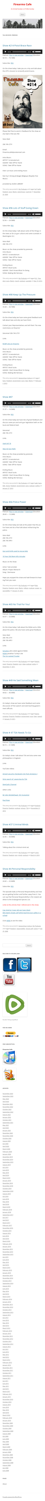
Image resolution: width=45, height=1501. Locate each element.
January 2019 (7, 1181)
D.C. (36, 278)
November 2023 (8, 1094)
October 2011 (7, 1373)
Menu (22, 14)
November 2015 (8, 1252)
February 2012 (7, 1362)
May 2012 (6, 1355)
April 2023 (6, 1101)
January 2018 (7, 1212)
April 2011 (6, 1389)
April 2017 (6, 1220)
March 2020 (6, 1149)
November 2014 (8, 1278)
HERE (8, 921)
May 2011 (6, 1386)
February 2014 (7, 1299)
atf (36, 189)
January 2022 (7, 1117)
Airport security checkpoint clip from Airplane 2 (20, 774)
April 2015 (6, 1265)
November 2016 (8, 1228)
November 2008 (8, 1457)
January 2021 (7, 1130)
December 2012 (8, 1336)
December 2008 (8, 1455)
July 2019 (5, 1167)
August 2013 (7, 1315)
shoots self (29, 929)
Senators (6, 651)
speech (39, 716)
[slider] (38, 51)
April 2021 (6, 1128)
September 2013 (8, 1312)
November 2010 (8, 1399)
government (17, 381)
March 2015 (6, 1268)
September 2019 (8, 1162)
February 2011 (7, 1394)
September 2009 (8, 1431)
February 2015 (7, 1270)
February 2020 (7, 1152)
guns (10, 192)
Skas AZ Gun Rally (9, 449)
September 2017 (8, 1215)
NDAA (5, 653)
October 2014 (7, 1281)
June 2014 (6, 1289)
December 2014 (8, 1275)
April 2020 (6, 1146)
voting (36, 929)
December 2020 (8, 1133)
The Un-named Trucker (11, 656)
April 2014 (6, 1294)
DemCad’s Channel (9, 784)
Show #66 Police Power (14, 501)
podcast (22, 281)
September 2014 (8, 1283)
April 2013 (6, 1326)
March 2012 (6, 1360)
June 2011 (6, 1384)
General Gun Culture (25, 378)
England (37, 806)
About (5, 1484)
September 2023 (8, 1096)
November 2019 (8, 1159)
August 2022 (7, 1115)
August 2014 (7, 1286)
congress (5, 716)
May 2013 (6, 1323)
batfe (39, 189)
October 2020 (7, 1138)
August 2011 (7, 1378)
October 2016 (7, 1231)
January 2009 (7, 1452)
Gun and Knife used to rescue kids (15, 551)
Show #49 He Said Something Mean (20, 680)
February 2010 (7, 1418)
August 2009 (7, 1434)
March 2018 (6, 1207)
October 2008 (7, 1460)
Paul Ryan (6, 800)
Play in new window (16, 55)
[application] (22, 52)
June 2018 (6, 1199)
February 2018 (7, 1210)
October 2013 (7, 1310)
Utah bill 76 (7, 443)
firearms (5, 588)
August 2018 (7, 1194)
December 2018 (8, 1183)
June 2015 (6, 1260)
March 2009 (6, 1447)
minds (20, 855)
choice (8, 486)
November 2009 (8, 1426)
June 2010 (6, 1407)
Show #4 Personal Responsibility (19, 868)
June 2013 (6, 1320)
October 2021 (7, 1120)
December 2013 (8, 1304)
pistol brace (21, 192)
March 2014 (6, 1297)
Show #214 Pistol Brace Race (17, 45)
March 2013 (6, 1328)
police (34, 664)
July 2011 (5, 1381)
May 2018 (6, 1202)
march (17, 281)
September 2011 (8, 1376)
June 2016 (6, 1236)
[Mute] (33, 52)
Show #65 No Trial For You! (16, 604)
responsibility (20, 929)
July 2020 (5, 1144)
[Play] (5, 52)
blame (37, 714)
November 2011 (8, 1370)
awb (36, 483)
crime (37, 853)
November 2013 (8, 1307)
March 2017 (6, 1223)
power (37, 588)
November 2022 (8, 1107)
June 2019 (6, 1170)
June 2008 (6, 1471)
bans (4, 381)
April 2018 (6, 1204)
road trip (28, 192)
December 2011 (8, 1368)
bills (4, 486)
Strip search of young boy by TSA (15, 779)
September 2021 (8, 1123)
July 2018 (5, 1196)
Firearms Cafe (22, 4)
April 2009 (6, 1444)
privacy (23, 808)
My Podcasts (23, 189)
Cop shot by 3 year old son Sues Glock (16, 910)
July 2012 (5, 1349)
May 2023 (6, 1099)
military (26, 588)
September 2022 (8, 1112)
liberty (15, 192)
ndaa (24, 664)
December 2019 (8, 1157)
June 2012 (6, 1352)
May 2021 (6, 1125)
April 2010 (6, 1413)
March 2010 (6, 1415)
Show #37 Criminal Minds (15, 824)
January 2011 (7, 1397)
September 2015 (8, 1254)
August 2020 (7, 1141)
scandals (28, 281)
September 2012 (8, 1344)
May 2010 (6, 1410)
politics (37, 486)
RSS (12, 63)
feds (36, 585)
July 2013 (5, 1318)
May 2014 (6, 1291)
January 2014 (7, 1302)
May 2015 (6, 1262)
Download (29, 55)
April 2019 (6, 1175)
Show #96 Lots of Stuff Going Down (20, 208)
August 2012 (7, 1347)
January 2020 (7, 1154)
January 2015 (7, 1273)
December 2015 (8, 1249)
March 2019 (6, 1178)
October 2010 (7, 1402)
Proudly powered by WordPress (12, 1497)
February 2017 (7, 1225)
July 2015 (5, 1257)
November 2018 (8, 1186)
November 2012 (8, 1339)
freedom (5, 192)
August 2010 (7, 1405)
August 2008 (7, 1465)
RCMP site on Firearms (11, 344)
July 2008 (5, 1468)
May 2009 (6, 1442)
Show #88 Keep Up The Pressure (19, 294)
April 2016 (6, 1239)
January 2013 (7, 1333)
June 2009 (6, 1439)
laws (26, 381)
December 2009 (8, 1423)
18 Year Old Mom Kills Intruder (14, 556)
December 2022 (8, 1104)
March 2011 (6, 1391)
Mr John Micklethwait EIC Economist (16, 795)
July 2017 (5, 1217)
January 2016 (7, 1246)
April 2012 (6, 1357)
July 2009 (5, 1436)
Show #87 (8, 396)
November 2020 (8, 1136)
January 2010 (7, 1420)
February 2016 (7, 1244)
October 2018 (7, 1188)
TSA (27, 808)
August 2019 (7, 1165)
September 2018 (8, 1191)
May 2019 (6, 1173)
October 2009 (7, 1428)
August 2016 (7, 1233)
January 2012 (7, 1365)
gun (20, 664)
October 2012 (7, 1341)
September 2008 (8, 1463)
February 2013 (7, 1331)
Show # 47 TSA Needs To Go (17, 732)
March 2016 (6, 1241)
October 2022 (7, 1109)
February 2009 (7, 1449)
